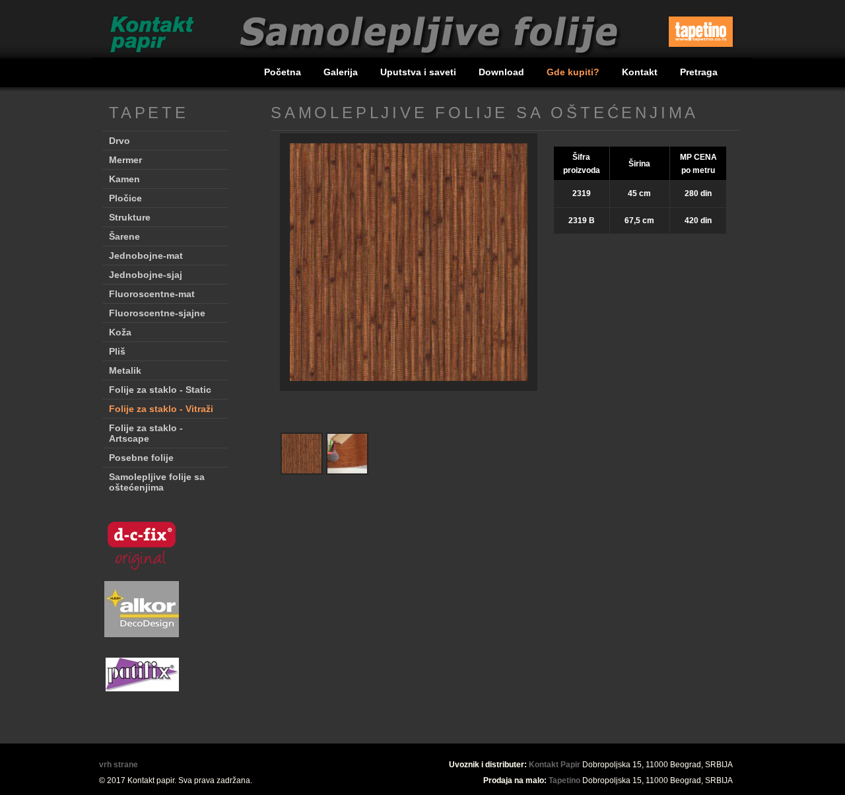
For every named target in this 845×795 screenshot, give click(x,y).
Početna (284, 72)
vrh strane (118, 764)
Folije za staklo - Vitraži (161, 408)
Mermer (125, 160)
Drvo (119, 140)
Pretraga (699, 72)
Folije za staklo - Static (160, 389)
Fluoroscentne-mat (152, 294)
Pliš (117, 351)
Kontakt (641, 72)
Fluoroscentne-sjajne (157, 313)
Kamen (124, 179)
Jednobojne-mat (146, 255)
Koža (120, 332)
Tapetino (564, 780)
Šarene (124, 236)
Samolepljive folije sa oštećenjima (157, 482)
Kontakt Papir (554, 764)
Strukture (130, 217)
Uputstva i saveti (419, 72)
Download (503, 72)
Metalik (125, 370)
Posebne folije (141, 457)
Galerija (341, 72)
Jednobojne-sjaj (145, 274)
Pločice (125, 198)
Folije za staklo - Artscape (146, 433)
